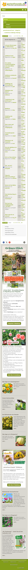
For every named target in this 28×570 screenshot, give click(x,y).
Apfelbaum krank (9, 55)
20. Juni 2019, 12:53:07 (23, 116)
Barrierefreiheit (14, 564)
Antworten (20, 38)
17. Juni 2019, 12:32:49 (23, 125)
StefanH (14, 102)
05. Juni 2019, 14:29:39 (23, 133)
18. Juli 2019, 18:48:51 (23, 84)
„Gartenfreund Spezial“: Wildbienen (12, 467)
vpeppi (14, 135)
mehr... (3, 555)
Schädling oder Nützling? (8, 116)
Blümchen (23, 70)
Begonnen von (12, 39)
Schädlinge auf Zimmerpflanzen (9, 84)
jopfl (13, 86)
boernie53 (23, 200)
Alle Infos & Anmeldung (14, 375)
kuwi (13, 143)
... (21, 36)
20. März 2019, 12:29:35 (23, 156)
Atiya (13, 110)
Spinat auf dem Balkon (10, 185)
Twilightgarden (8, 127)
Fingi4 (22, 210)
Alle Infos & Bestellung (14, 485)
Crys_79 (14, 217)
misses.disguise (9, 70)
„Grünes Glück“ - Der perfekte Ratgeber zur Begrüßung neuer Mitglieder (13, 290)
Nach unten (5, 36)
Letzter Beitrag (22, 38)
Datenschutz (13, 562)
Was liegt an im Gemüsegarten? (10, 381)
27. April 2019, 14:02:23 (23, 148)
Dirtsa (13, 158)
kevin (22, 170)
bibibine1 (7, 95)
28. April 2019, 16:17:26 (23, 141)
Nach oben (5, 222)
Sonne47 (14, 78)
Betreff (6, 39)
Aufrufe (19, 41)
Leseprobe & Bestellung (14, 323)
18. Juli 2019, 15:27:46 (23, 91)
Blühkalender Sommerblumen (10, 491)
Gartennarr (23, 95)
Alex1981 (7, 188)
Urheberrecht (21, 562)
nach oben (21, 567)
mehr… (15, 388)
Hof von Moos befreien (10, 157)
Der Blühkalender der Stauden (10, 414)
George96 (7, 168)
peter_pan (23, 129)
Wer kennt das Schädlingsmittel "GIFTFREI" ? (9, 205)
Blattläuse (7, 108)
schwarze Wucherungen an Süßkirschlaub (10, 46)
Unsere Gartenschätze (8, 398)
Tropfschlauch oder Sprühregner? (9, 100)
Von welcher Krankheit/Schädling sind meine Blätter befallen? (10, 65)
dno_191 (14, 48)
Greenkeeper (8, 198)
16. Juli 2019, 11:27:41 (23, 108)
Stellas (14, 119)
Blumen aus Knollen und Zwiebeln (12, 347)
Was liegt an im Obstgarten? (10, 434)
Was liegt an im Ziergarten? (9, 515)
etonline (14, 178)
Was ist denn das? (9, 124)
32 (22, 36)
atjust (13, 57)
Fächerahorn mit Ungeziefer (9, 141)
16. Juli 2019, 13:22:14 (23, 100)
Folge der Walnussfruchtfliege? (10, 176)
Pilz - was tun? (8, 165)
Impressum (5, 562)
